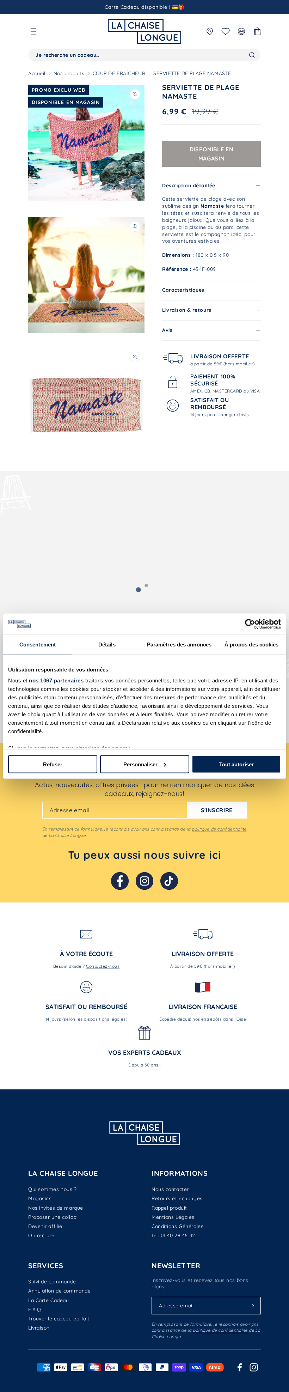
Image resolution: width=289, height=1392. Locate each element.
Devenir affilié (45, 1226)
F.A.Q (34, 1309)
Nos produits (69, 73)
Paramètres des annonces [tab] (179, 644)
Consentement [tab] (37, 644)
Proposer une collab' (53, 1217)
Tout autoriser (236, 764)
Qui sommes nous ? (52, 1189)
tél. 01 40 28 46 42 (173, 1235)
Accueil (36, 73)
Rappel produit (169, 1208)
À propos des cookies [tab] (252, 644)
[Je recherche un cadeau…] (252, 55)
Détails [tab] (107, 644)
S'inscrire (217, 810)
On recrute (41, 1235)
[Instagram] (144, 881)
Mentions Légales (173, 1217)
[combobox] (144, 55)
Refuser (52, 764)
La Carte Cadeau (48, 1300)
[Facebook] (119, 881)
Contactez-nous (102, 966)
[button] (33, 31)
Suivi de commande (52, 1281)
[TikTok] (169, 881)
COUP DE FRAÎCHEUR (119, 73)
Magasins (39, 1198)
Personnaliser (140, 764)
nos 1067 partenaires (56, 680)
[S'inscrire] (252, 1305)
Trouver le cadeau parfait (59, 1318)
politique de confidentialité (219, 829)
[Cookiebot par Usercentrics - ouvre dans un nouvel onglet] (250, 624)
